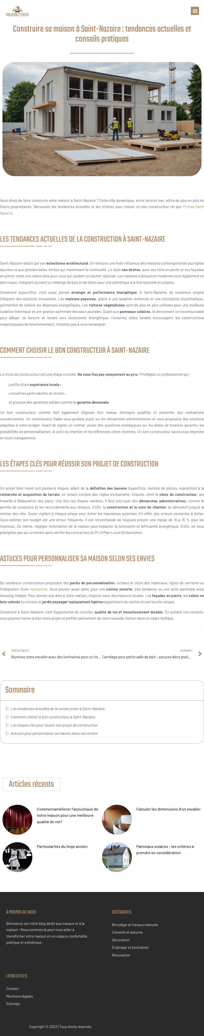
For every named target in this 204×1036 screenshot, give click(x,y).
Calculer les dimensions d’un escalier (168, 809)
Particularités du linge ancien (62, 846)
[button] (195, 11)
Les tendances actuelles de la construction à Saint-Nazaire (58, 708)
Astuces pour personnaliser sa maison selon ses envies (54, 733)
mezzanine (38, 589)
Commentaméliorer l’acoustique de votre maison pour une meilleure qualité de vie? (67, 815)
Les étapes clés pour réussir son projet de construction (54, 725)
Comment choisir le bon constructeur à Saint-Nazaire (53, 717)
